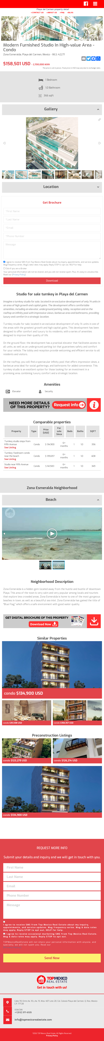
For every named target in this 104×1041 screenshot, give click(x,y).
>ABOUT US (51, 12)
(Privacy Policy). (12, 947)
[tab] (52, 109)
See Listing (10, 447)
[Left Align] (85, 3)
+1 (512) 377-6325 (23, 1012)
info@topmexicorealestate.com (33, 1019)
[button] (99, 119)
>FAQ (62, 12)
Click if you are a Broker (16, 268)
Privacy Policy (19, 274)
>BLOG (70, 12)
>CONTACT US (37, 12)
